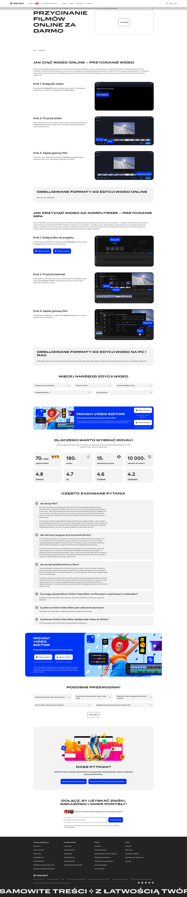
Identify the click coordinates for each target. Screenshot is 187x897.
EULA (62, 879)
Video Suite (37, 846)
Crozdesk (101, 479)
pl (176, 3)
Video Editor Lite (38, 857)
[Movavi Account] (170, 3)
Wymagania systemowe (102, 857)
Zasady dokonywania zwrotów (120, 879)
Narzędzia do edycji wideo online (43, 865)
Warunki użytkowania (52, 879)
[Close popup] (153, 8)
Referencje (129, 850)
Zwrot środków (100, 869)
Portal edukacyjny (100, 850)
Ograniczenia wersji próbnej (104, 861)
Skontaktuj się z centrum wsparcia (106, 854)
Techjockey (133, 479)
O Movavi (128, 846)
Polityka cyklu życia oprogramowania (76, 879)
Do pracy (128, 861)
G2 (67, 479)
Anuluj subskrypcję (101, 865)
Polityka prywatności (38, 879)
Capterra (40, 479)
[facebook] (139, 883)
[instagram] (142, 883)
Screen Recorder (38, 861)
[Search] (167, 3)
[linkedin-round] (146, 883)
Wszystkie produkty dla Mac (73, 865)
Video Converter (38, 850)
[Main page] (17, 3)
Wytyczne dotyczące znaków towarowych (141, 879)
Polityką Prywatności (112, 8)
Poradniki (98, 846)
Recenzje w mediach (132, 854)
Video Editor (37, 854)
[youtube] (149, 883)
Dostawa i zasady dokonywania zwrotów (99, 879)
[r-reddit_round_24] (153, 883)
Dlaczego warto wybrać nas (134, 857)
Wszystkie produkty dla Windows (44, 869)
